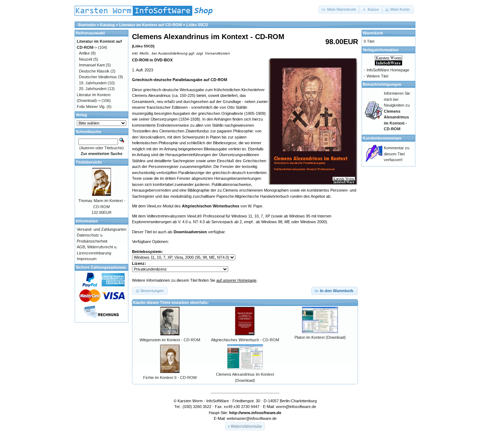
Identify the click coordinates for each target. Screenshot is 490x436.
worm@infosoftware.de (296, 406)
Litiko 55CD (197, 25)
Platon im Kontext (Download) (320, 337)
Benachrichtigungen (382, 84)
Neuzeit (85, 59)
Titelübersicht (89, 162)
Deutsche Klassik (94, 71)
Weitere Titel (377, 76)
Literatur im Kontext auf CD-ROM (150, 25)
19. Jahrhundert (93, 83)
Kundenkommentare (382, 138)
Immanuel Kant (92, 65)
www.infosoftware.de (261, 413)
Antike (84, 53)
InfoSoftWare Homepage (388, 70)
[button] (339, 9)
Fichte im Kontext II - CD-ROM (170, 377)
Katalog (107, 25)
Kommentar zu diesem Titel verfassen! (396, 154)
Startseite (87, 25)
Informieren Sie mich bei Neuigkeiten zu (397, 111)
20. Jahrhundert (93, 88)
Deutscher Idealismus (98, 77)
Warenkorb (373, 33)
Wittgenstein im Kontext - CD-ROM (170, 340)
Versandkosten (217, 53)
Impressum (86, 259)
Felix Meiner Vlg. (91, 106)
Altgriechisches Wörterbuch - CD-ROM (245, 340)
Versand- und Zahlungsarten (101, 229)
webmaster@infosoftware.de (252, 418)
